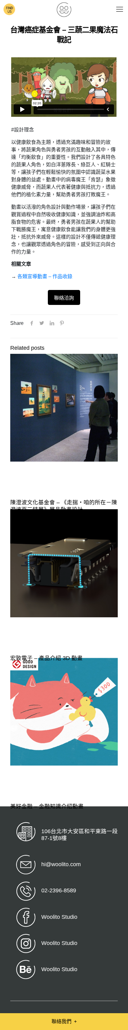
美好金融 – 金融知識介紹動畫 (47, 806)
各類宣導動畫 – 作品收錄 (44, 276)
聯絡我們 (64, 1021)
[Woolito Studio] (64, 9)
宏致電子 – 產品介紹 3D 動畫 (46, 658)
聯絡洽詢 (64, 298)
